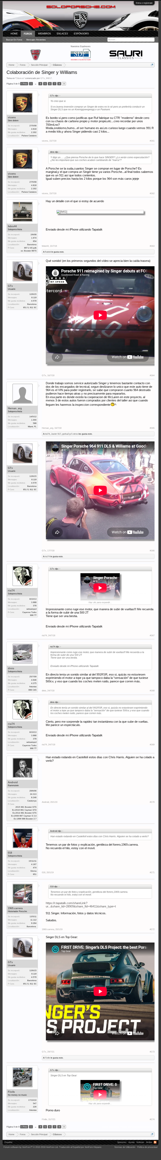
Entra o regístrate (144, 3)
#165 (152, 428)
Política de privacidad (147, 1147)
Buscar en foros (14, 40)
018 (10, 852)
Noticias (140, 1142)
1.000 (34, 420)
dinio (11, 668)
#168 (152, 690)
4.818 (34, 129)
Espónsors (81, 33)
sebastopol (32, 609)
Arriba (149, 1142)
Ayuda (131, 1142)
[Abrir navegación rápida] (152, 65)
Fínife (47, 1058)
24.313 (33, 794)
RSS (155, 1142)
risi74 (47, 434)
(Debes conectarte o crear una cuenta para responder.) (128, 1127)
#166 (152, 550)
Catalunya (32, 801)
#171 (152, 872)
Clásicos (20, 78)
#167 (152, 635)
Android (13, 782)
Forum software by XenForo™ (31, 1147)
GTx (42, 78)
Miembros (44, 33)
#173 (152, 1052)
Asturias (33, 686)
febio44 (12, 226)
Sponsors (121, 1142)
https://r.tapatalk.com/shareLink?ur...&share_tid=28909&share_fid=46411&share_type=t (81, 905)
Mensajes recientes (36, 40)
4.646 (34, 680)
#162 (152, 193)
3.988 (34, 602)
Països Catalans (29, 136)
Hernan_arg (15, 408)
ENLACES (62, 33)
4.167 (34, 864)
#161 (152, 141)
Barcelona (32, 244)
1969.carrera (15, 908)
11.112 (33, 920)
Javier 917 (56, 434)
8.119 (34, 297)
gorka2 (65, 434)
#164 (152, 375)
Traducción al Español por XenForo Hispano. (80, 1147)
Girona (33, 871)
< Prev (24, 84)
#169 (152, 744)
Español (8, 1142)
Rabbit (48, 252)
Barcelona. (32, 926)
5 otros (74, 434)
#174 (152, 1119)
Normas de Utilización (124, 1147)
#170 (152, 802)
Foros (28, 33)
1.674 (34, 238)
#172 (152, 929)
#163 (152, 246)
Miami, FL (32, 426)
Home (14, 33)
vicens (12, 117)
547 (35, 1103)
